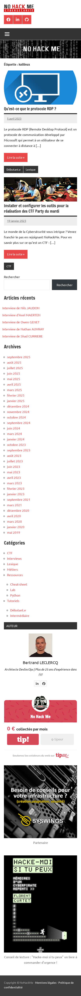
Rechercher (12, 277)
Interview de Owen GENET (21, 322)
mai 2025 (13, 379)
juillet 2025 (15, 368)
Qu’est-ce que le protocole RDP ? (30, 109)
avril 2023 (14, 477)
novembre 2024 (18, 412)
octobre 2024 (16, 417)
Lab (12, 590)
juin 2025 (13, 373)
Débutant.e (13, 169)
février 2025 (15, 395)
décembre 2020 (18, 510)
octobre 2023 (16, 444)
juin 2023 (13, 466)
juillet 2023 (15, 461)
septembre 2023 (18, 450)
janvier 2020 (15, 527)
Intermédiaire (19, 615)
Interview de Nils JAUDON (21, 308)
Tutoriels (13, 601)
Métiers (12, 569)
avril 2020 (14, 516)
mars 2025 (14, 390)
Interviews (14, 558)
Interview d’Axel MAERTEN (21, 315)
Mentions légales (45, 982)
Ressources (15, 575)
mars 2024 (14, 434)
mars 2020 (14, 521)
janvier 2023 (15, 494)
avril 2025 (14, 384)
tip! (23, 739)
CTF (8, 266)
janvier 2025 (15, 401)
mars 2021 (14, 505)
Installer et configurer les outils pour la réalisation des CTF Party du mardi (36, 208)
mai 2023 (13, 472)
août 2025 (14, 362)
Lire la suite (14, 157)
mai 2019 (13, 532)
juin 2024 (13, 428)
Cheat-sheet (18, 584)
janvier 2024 (15, 439)
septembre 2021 (18, 499)
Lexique (31, 169)
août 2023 (14, 455)
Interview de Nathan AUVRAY (23, 329)
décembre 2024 (18, 406)
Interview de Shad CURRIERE (22, 336)
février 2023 (15, 488)
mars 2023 (14, 483)
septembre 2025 (18, 357)
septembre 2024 (18, 423)
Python (15, 595)
